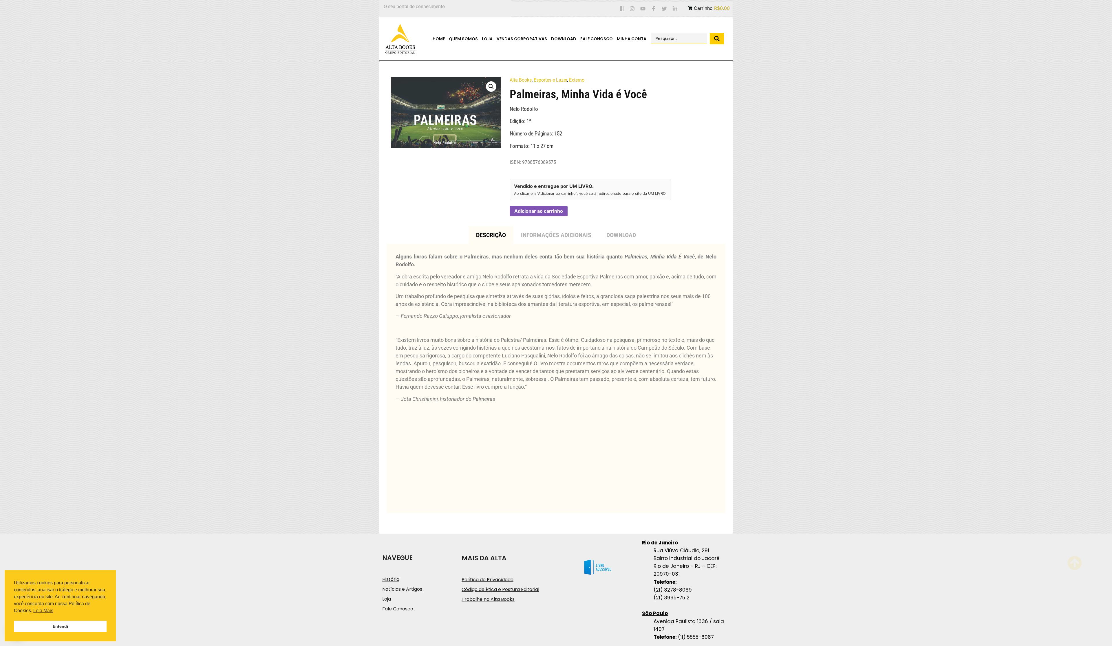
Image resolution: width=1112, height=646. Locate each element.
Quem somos (463, 39)
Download (563, 39)
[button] (491, 86)
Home (439, 39)
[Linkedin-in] (675, 9)
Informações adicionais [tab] (556, 235)
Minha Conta (631, 39)
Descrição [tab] (491, 235)
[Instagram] (632, 9)
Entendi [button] (60, 626)
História (390, 579)
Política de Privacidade (487, 579)
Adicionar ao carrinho (538, 211)
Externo (576, 80)
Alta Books (521, 80)
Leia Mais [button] (43, 610)
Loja (487, 39)
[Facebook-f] (654, 9)
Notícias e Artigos (402, 589)
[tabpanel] (556, 378)
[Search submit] (717, 38)
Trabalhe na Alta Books (488, 599)
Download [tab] (621, 235)
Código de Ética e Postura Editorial (500, 589)
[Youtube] (643, 9)
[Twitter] (664, 9)
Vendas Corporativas (522, 39)
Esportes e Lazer (550, 80)
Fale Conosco (596, 39)
